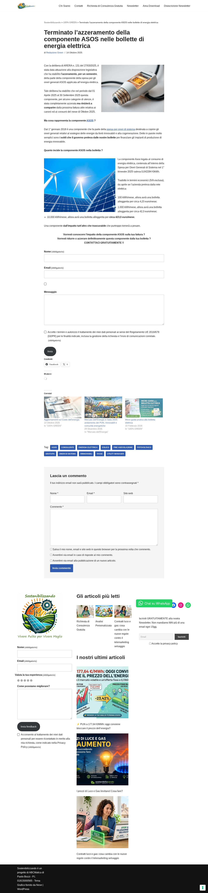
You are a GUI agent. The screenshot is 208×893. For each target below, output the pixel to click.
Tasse (100, 454)
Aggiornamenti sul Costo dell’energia (61, 419)
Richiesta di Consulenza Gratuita (105, 6)
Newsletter (133, 6)
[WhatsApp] (188, 605)
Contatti (78, 6)
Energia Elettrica (88, 447)
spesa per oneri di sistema (121, 129)
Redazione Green (54, 52)
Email (54, 267)
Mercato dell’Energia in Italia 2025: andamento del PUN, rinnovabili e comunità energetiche (101, 422)
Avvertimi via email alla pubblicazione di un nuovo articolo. (84, 560)
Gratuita (50, 454)
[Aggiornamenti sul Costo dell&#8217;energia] (63, 407)
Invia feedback (28, 726)
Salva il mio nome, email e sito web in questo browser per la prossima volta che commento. (102, 549)
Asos (54, 447)
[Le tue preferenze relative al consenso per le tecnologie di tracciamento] (203, 888)
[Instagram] (180, 605)
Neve (39, 885)
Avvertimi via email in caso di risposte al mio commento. (83, 555)
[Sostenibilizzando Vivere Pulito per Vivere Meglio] (26, 6)
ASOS (89, 120)
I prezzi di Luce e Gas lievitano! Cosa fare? (100, 791)
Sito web (128, 493)
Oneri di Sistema (67, 454)
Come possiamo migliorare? (33, 686)
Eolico (105, 447)
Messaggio (50, 292)
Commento (56, 506)
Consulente (67, 447)
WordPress (23, 889)
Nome (54, 251)
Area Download (151, 6)
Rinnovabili (86, 454)
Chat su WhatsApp (157, 603)
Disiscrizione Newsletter (177, 6)
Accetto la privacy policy (164, 643)
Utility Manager (115, 454)
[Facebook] (173, 605)
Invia (50, 351)
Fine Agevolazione (123, 447)
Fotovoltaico (144, 447)
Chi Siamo (64, 6)
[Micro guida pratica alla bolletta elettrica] (144, 407)
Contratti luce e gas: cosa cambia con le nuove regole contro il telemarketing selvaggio (122, 634)
